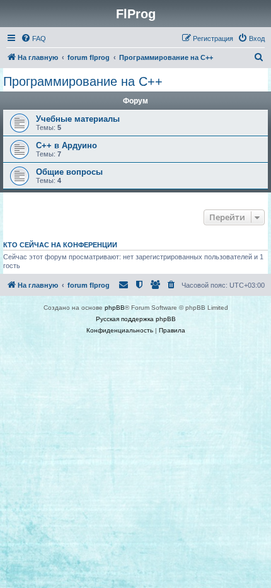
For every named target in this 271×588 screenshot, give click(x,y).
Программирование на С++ (83, 81)
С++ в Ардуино (66, 145)
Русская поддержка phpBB (136, 318)
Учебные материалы (78, 119)
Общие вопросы (69, 172)
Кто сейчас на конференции (60, 245)
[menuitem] (33, 38)
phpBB (115, 307)
